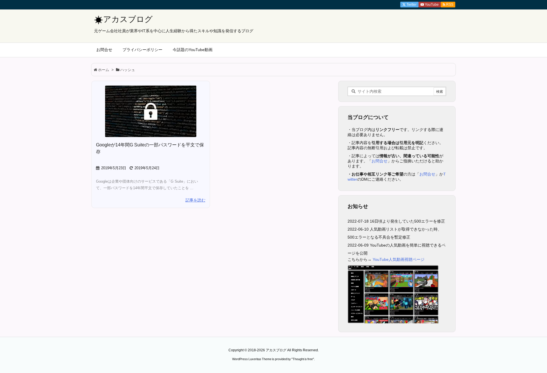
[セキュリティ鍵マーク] (150, 111)
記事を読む (195, 200)
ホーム (103, 70)
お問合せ (379, 161)
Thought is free (303, 359)
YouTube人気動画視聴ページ (398, 259)
